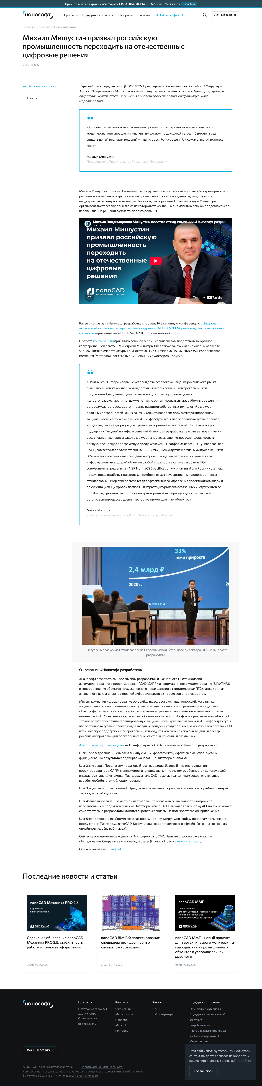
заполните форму (188, 841)
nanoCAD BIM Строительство (88, 1016)
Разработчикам (199, 1025)
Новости (121, 1019)
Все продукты (87, 1023)
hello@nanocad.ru (86, 1075)
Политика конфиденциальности (102, 1066)
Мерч (119, 1025)
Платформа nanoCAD (92, 1008)
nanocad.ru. (117, 849)
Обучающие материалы (205, 1008)
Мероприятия (124, 1014)
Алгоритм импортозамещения (102, 745)
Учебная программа (202, 1036)
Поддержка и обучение (98, 15)
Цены (156, 1008)
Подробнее (243, 1060)
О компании (123, 1008)
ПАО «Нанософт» (167, 15)
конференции (103, 341)
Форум (194, 1019)
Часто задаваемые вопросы (207, 1030)
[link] (38, 15)
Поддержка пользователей (207, 1014)
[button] (205, 15)
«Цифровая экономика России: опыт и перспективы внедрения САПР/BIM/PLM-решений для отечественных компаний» (151, 328)
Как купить (125, 15)
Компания (143, 15)
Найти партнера (162, 1014)
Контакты (122, 1030)
